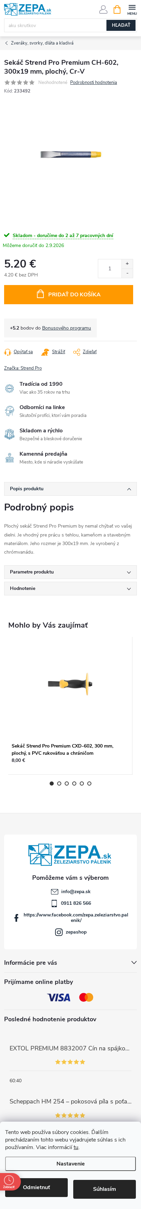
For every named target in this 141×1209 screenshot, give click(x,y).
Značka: (23, 368)
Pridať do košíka (74, 294)
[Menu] (132, 9)
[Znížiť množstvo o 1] (127, 273)
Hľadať (121, 25)
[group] (70, 706)
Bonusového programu (66, 328)
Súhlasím (104, 1189)
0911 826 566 (76, 903)
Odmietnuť (36, 1187)
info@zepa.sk (76, 891)
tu (76, 1147)
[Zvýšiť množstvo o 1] (127, 264)
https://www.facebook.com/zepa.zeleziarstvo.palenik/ (76, 918)
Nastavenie (70, 1164)
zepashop (76, 932)
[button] (70, 764)
